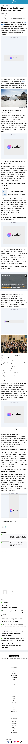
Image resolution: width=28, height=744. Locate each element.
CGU (14, 730)
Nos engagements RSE (14, 727)
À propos (14, 721)
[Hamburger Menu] (3, 2)
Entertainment (14, 675)
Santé (14, 700)
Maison (14, 698)
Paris (3, 551)
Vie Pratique (14, 707)
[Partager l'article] (2, 18)
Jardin (14, 686)
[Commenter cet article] (5, 18)
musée (23, 81)
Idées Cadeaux (14, 711)
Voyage (6, 5)
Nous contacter (14, 723)
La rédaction (14, 725)
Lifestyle (14, 696)
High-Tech (14, 683)
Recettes (14, 681)
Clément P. (4, 13)
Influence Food (14, 732)
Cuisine (14, 679)
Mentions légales (14, 728)
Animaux (14, 671)
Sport (14, 706)
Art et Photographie (14, 670)
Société (14, 704)
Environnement (14, 677)
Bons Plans (14, 673)
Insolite (14, 684)
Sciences (14, 702)
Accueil (2, 5)
